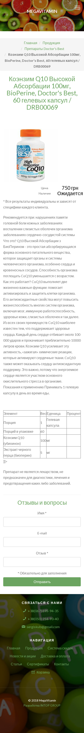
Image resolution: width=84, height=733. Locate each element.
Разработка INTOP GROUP (42, 705)
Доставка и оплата (55, 656)
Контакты (61, 664)
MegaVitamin (42, 11)
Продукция (34, 648)
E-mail (42, 533)
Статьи (16, 664)
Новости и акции (23, 656)
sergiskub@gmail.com (43, 627)
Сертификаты (38, 664)
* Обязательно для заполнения (42, 573)
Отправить (42, 582)
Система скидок (60, 648)
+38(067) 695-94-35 (43, 611)
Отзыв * (42, 553)
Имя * (42, 513)
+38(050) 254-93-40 (43, 619)
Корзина (43, 672)
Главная (13, 648)
